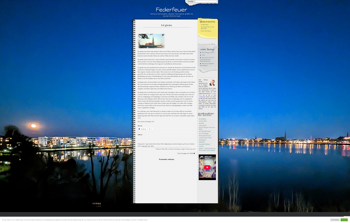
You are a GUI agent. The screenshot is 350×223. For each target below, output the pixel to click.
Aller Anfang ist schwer (208, 52)
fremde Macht (152, 144)
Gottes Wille (160, 144)
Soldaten (192, 144)
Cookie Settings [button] (335, 219)
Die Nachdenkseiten (205, 131)
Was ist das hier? (191, 149)
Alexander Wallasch (204, 144)
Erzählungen (204, 24)
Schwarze (186, 144)
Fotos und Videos (206, 31)
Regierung (181, 144)
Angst (146, 144)
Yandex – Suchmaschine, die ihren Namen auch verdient (207, 149)
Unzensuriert (203, 125)
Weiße (152, 146)
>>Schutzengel (202, 96)
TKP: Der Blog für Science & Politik (207, 128)
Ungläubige (144, 146)
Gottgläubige (167, 144)
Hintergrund (202, 140)
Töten (139, 146)
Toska (203, 55)
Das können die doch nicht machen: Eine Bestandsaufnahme (207, 59)
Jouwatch (201, 123)
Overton (201, 146)
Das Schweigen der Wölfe (186, 153)
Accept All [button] (344, 219)
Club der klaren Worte (205, 138)
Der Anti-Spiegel (204, 133)
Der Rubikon (202, 119)
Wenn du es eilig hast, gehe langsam (207, 64)
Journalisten (174, 144)
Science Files (203, 121)
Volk (149, 146)
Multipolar (202, 142)
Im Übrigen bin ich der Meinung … (207, 27)
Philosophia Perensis (205, 135)
